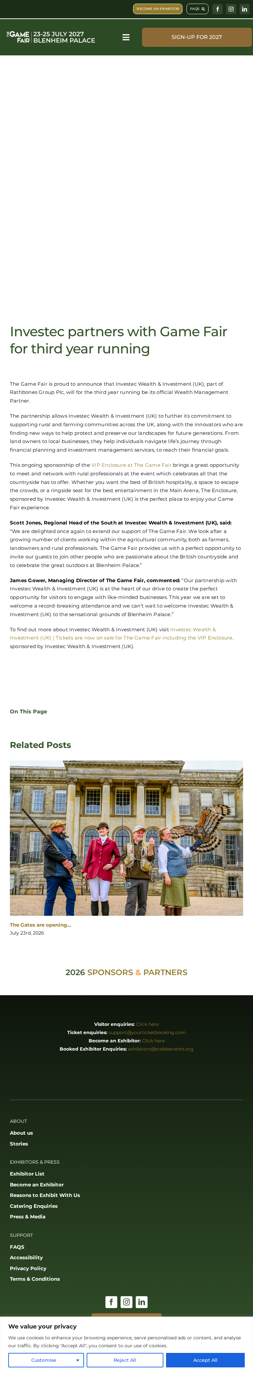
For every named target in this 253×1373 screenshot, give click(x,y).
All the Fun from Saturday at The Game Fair (65, 925)
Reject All (125, 1360)
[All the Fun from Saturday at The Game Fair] (126, 838)
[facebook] (217, 9)
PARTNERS (165, 972)
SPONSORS (110, 972)
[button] (15, 848)
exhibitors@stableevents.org (161, 1049)
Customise (43, 1360)
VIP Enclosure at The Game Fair (131, 465)
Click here (147, 1025)
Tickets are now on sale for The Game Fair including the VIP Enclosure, (145, 638)
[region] (126, 1345)
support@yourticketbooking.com (147, 1033)
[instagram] (231, 9)
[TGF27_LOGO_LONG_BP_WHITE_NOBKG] (51, 32)
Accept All (205, 1360)
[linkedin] (244, 9)
